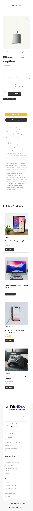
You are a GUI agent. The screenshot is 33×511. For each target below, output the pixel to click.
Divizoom (19, 503)
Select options (10, 294)
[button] (9, 99)
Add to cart (14, 94)
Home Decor (11, 52)
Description (16, 114)
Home (5, 52)
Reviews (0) (16, 120)
